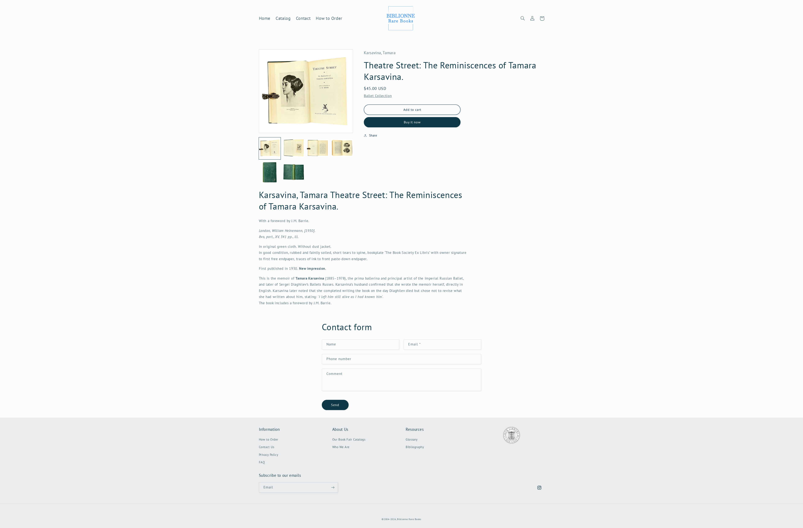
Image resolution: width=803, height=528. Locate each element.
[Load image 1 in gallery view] (270, 148)
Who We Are (341, 447)
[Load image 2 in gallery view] (294, 148)
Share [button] (373, 135)
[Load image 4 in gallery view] (342, 148)
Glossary (412, 439)
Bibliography (415, 447)
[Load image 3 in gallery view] (318, 148)
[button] (523, 18)
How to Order (269, 439)
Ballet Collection (378, 95)
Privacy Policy (268, 455)
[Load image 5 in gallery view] (270, 172)
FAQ (262, 462)
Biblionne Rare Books (409, 519)
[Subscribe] (333, 487)
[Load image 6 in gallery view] (294, 172)
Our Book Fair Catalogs (349, 439)
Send (335, 405)
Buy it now (412, 122)
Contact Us (266, 447)
